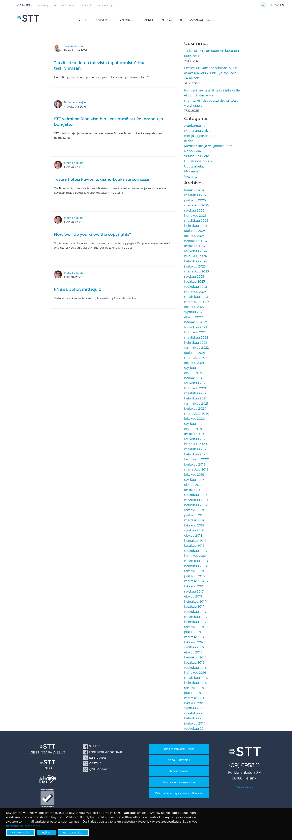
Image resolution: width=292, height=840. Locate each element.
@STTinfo (95, 763)
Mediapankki (179, 771)
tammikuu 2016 (196, 688)
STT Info (94, 746)
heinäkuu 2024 (195, 241)
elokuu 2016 (193, 652)
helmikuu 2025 (195, 226)
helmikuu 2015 (195, 718)
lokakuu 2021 (194, 363)
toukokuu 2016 (195, 668)
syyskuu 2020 (194, 424)
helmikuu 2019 (195, 505)
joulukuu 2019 (194, 464)
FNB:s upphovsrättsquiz (77, 289)
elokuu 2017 (193, 596)
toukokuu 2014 (195, 728)
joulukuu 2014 (194, 723)
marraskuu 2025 (196, 205)
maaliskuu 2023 (196, 297)
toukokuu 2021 (195, 383)
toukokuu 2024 (195, 251)
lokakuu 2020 (194, 418)
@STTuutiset (97, 757)
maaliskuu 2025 (196, 220)
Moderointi (192, 171)
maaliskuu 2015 (196, 713)
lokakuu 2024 (194, 236)
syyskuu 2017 (194, 591)
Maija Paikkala (73, 163)
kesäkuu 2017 (194, 606)
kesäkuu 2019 (194, 490)
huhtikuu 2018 (195, 556)
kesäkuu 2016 (194, 662)
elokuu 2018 (193, 535)
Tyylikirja (125, 19)
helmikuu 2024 (195, 261)
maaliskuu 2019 (196, 500)
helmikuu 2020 (196, 454)
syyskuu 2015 (194, 708)
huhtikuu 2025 (195, 215)
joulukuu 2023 (195, 266)
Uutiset (147, 19)
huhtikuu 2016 (195, 673)
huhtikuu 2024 (195, 256)
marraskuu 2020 (196, 414)
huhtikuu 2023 (195, 292)
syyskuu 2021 (194, 368)
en (282, 5)
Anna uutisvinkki (179, 760)
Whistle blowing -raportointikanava (179, 793)
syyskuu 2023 (194, 276)
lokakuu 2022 (194, 307)
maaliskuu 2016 (196, 678)
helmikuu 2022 (195, 342)
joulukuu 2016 (194, 632)
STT (28, 18)
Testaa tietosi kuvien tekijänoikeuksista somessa (101, 179)
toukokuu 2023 (195, 287)
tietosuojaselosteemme (23, 826)
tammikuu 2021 (196, 403)
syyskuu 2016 (194, 647)
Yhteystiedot (171, 19)
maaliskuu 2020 (196, 449)
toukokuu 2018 (195, 551)
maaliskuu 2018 (196, 561)
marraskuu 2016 (196, 637)
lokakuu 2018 (194, 525)
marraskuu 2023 (196, 271)
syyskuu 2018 (194, 530)
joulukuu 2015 (194, 693)
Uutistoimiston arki (198, 161)
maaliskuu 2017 (196, 617)
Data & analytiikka (197, 131)
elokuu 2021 (193, 373)
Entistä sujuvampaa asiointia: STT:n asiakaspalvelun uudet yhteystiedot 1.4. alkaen (211, 73)
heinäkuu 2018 (195, 541)
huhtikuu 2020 (195, 444)
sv (276, 5)
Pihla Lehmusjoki (75, 102)
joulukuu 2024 (195, 231)
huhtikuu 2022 (195, 332)
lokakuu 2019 (194, 474)
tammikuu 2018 (196, 571)
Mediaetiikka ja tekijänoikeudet (208, 146)
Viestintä (190, 176)
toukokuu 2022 (195, 327)
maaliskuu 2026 (196, 195)
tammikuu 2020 (196, 459)
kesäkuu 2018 (194, 545)
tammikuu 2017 (196, 627)
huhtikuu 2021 (195, 388)
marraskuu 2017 (196, 581)
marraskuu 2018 (196, 520)
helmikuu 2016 (195, 683)
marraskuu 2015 (196, 698)
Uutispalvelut (194, 166)
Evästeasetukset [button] (73, 832)
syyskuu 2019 (194, 480)
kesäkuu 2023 (194, 281)
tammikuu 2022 (196, 347)
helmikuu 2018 (195, 566)
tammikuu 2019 (196, 510)
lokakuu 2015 (194, 703)
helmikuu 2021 (195, 398)
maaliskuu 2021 (196, 393)
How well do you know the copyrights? (92, 234)
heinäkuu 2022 (195, 322)
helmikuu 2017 (195, 622)
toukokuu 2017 (195, 612)
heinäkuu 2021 (195, 378)
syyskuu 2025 (194, 210)
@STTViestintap (99, 769)
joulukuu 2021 (194, 353)
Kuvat (188, 141)
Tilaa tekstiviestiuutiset (179, 749)
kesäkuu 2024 (194, 246)
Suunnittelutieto (196, 156)
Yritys (83, 19)
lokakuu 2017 (194, 586)
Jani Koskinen (73, 46)
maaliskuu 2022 (196, 337)
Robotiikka (192, 151)
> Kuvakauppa (106, 5)
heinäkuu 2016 (195, 657)
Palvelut (103, 19)
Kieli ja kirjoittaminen (200, 136)
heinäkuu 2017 (195, 601)
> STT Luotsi (68, 5)
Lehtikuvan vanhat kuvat (105, 751)
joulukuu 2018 (194, 515)
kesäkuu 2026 (194, 190)
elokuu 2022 (193, 317)
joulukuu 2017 (194, 576)
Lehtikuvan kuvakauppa (179, 782)
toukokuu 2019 (195, 495)
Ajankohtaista (202, 19)
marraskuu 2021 (196, 358)
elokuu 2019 (193, 485)
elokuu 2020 (193, 429)
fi (272, 5)
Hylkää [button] (46, 832)
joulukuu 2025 (195, 200)
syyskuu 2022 (194, 312)
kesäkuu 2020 (194, 434)
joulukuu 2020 (195, 408)
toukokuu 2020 (196, 439)
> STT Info (86, 5)
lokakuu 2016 (194, 642)
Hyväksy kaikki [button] (20, 832)
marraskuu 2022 (196, 302)
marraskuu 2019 (196, 469)
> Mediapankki (46, 5)
